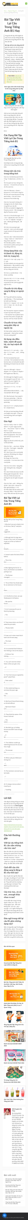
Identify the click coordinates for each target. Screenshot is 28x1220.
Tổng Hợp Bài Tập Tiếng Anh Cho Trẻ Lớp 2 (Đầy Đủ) (12, 1202)
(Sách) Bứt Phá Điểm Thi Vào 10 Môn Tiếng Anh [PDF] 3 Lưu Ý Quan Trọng (13, 1197)
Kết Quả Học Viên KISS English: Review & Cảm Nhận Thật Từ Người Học (13, 1180)
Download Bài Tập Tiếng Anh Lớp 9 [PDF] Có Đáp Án (13, 1185)
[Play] (14, 99)
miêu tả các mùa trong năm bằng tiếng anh (14, 78)
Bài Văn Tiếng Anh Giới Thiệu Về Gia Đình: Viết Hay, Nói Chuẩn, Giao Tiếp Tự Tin (13, 1191)
